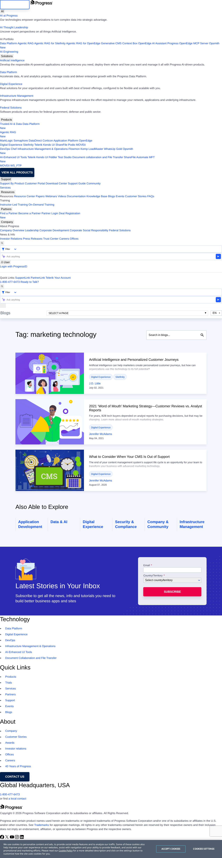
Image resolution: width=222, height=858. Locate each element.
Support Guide (77, 183)
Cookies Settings (203, 848)
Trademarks (41, 825)
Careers (64, 238)
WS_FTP (16, 165)
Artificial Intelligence (12, 60)
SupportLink (22, 277)
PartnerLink (38, 277)
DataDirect (35, 140)
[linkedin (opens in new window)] (22, 838)
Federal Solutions (11, 107)
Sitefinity (28, 144)
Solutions (7, 56)
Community (94, 183)
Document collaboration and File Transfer (97, 157)
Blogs (111, 196)
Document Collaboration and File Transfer (31, 658)
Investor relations (15, 748)
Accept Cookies (170, 848)
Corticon (47, 140)
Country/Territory (153, 575)
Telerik (38, 144)
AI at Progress (9, 15)
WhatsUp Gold (113, 149)
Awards (9, 742)
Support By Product (12, 183)
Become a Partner (29, 213)
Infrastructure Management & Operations (43, 149)
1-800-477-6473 (10, 282)
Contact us (14, 776)
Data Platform (8, 43)
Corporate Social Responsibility (89, 230)
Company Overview (12, 230)
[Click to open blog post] (49, 373)
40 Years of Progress (18, 766)
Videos (62, 196)
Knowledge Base (96, 196)
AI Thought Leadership (14, 27)
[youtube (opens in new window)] (12, 838)
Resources (7, 192)
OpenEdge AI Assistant (152, 43)
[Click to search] (202, 335)
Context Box (129, 43)
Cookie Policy (65, 850)
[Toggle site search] (2, 286)
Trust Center (50, 238)
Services (5, 187)
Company (7, 221)
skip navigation (15, 4)
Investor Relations (11, 238)
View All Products (17, 172)
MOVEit (81, 144)
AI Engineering (9, 51)
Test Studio (65, 157)
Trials (8, 682)
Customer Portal (35, 183)
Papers (40, 196)
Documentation (76, 196)
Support (6, 179)
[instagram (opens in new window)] (17, 838)
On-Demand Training (41, 204)
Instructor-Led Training (14, 204)
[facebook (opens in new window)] (2, 838)
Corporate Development (54, 230)
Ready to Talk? (29, 282)
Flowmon (74, 149)
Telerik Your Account (58, 277)
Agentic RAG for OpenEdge (83, 43)
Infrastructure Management (16, 95)
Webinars (51, 196)
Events (120, 196)
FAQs (150, 196)
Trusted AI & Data (11, 124)
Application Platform (66, 140)
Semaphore (21, 140)
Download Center (56, 183)
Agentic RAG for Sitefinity (50, 43)
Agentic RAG (25, 43)
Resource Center (24, 196)
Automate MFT (77, 159)
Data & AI (58, 522)
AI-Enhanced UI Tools (13, 157)
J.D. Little (95, 383)
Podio (71, 144)
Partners (6, 209)
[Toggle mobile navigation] (3, 305)
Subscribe (172, 591)
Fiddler (53, 157)
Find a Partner (9, 213)
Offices (74, 238)
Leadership (32, 230)
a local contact (17, 798)
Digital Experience (11, 84)
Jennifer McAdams (100, 434)
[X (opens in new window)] (7, 838)
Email (147, 565)
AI (2, 11)
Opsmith (109, 45)
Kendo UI (49, 144)
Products (6, 119)
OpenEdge (85, 140)
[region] (111, 849)
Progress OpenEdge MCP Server (187, 43)
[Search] (2, 243)
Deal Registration (40, 215)
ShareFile (61, 144)
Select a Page (59, 313)
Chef (14, 149)
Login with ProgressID (13, 266)
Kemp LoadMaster (91, 149)
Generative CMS (111, 43)
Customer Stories (136, 196)
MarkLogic (6, 140)
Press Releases (32, 238)
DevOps (5, 149)
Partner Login (49, 213)
